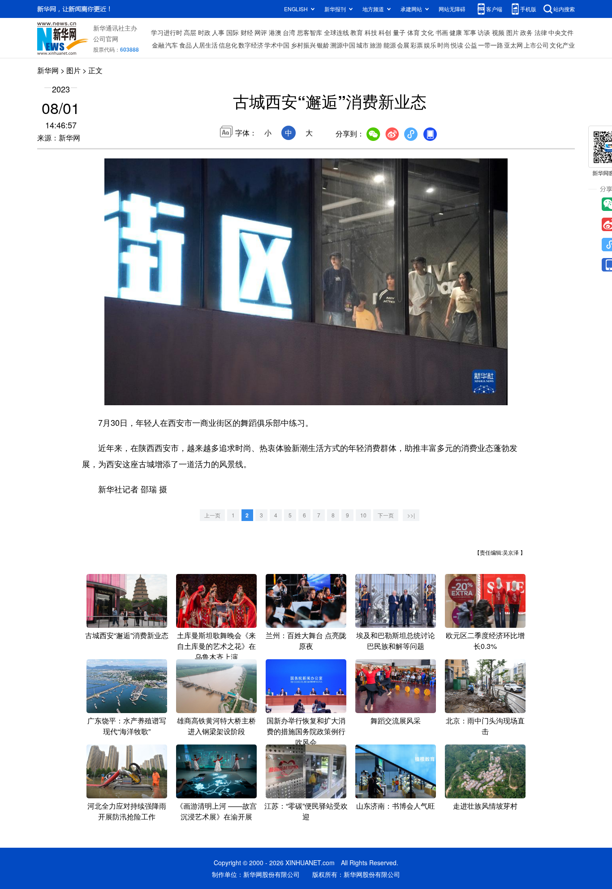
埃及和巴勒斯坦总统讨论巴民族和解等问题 (395, 640)
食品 (185, 44)
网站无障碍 (452, 9)
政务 (526, 32)
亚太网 (513, 44)
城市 (362, 44)
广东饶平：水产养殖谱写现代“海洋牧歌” (126, 725)
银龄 (323, 44)
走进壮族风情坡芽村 (485, 806)
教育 (356, 32)
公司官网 (105, 38)
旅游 (376, 44)
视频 (498, 32)
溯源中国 (342, 44)
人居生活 (205, 44)
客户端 (494, 9)
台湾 (289, 32)
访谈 (484, 32)
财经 (247, 32)
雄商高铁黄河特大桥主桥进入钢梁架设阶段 (216, 725)
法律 (540, 32)
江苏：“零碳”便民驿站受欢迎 (306, 811)
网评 (260, 32)
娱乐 (430, 44)
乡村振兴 (303, 44)
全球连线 (336, 32)
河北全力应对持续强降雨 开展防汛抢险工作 (126, 811)
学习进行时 (166, 32)
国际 (232, 32)
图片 (512, 32)
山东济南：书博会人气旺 (395, 806)
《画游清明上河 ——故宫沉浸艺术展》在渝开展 (216, 811)
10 (363, 515)
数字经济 (250, 44)
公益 (471, 44)
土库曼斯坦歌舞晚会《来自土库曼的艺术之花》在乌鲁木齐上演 (216, 646)
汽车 (171, 44)
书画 (441, 32)
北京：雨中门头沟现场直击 (485, 725)
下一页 (386, 515)
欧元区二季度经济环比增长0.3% (485, 640)
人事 (218, 32)
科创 (385, 32)
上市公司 (536, 44)
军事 (470, 32)
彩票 (416, 44)
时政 (204, 32)
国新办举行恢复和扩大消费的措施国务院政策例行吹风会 (306, 731)
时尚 (443, 44)
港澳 (275, 32)
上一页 (212, 515)
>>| (411, 515)
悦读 (457, 44)
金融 (158, 44)
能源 (390, 44)
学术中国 (276, 44)
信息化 (228, 44)
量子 (399, 32)
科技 (371, 32)
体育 (413, 32)
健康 (455, 32)
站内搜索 (564, 9)
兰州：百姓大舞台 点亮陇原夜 (306, 640)
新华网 (48, 70)
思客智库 (309, 32)
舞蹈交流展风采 (396, 720)
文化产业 (562, 44)
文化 (427, 32)
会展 (403, 44)
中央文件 (560, 32)
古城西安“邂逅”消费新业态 (126, 635)
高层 (190, 32)
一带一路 (490, 44)
